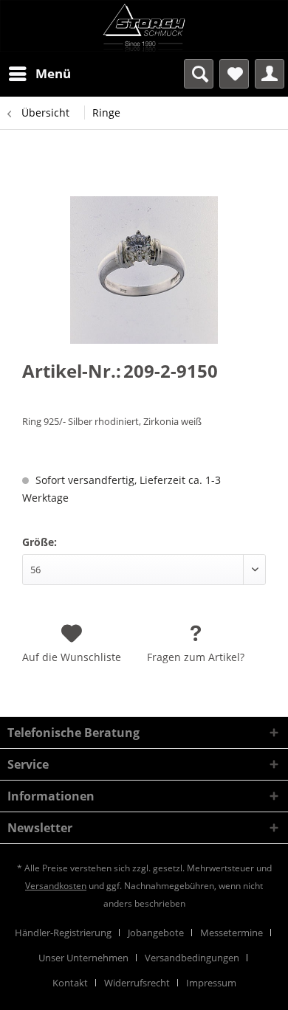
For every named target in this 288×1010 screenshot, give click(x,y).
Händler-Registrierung (63, 932)
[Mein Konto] (269, 74)
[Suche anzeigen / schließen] (198, 74)
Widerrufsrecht (137, 982)
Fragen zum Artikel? (195, 657)
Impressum (211, 982)
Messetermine (231, 932)
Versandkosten (55, 885)
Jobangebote (156, 932)
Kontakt (70, 982)
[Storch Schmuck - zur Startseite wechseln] (144, 26)
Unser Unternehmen (83, 957)
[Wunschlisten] (234, 74)
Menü (53, 73)
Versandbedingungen (192, 957)
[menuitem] (39, 74)
